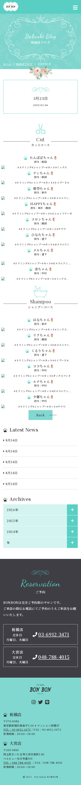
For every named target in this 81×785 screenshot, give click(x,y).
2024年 (12, 531)
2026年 (12, 510)
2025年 (12, 521)
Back (40, 415)
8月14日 (12, 440)
